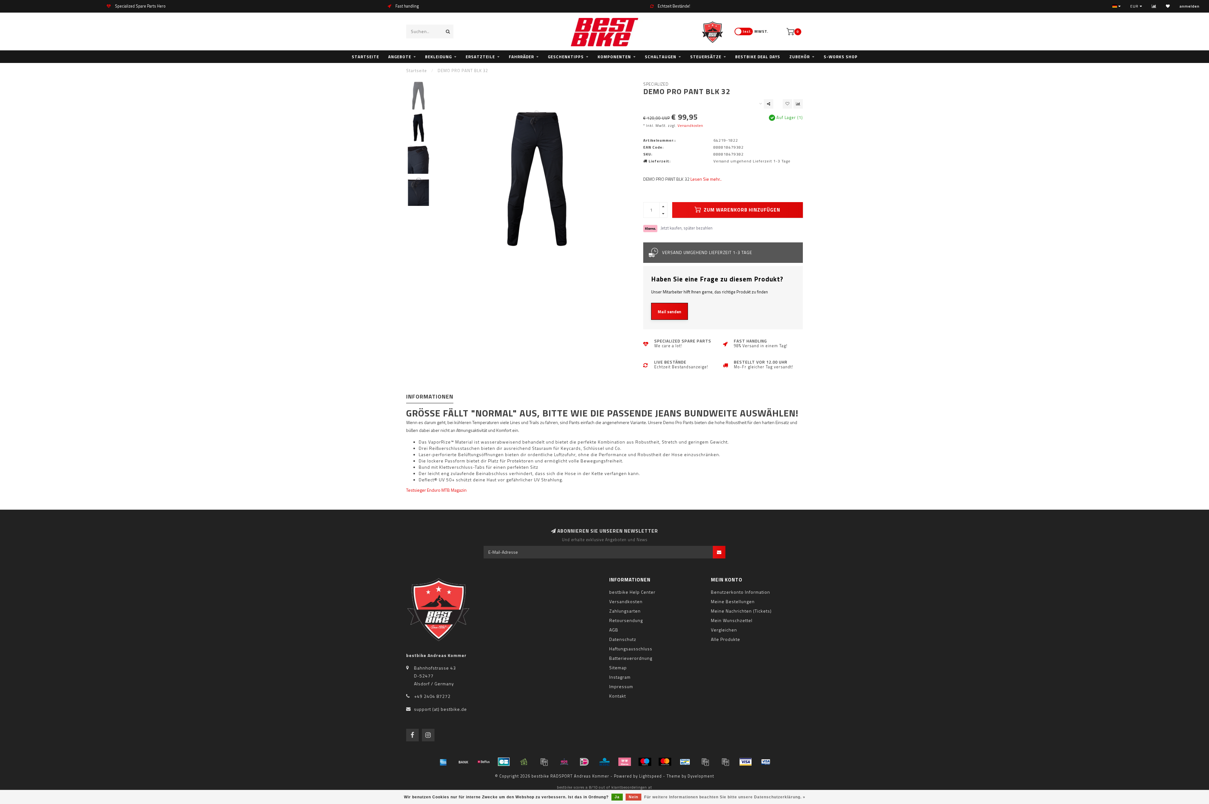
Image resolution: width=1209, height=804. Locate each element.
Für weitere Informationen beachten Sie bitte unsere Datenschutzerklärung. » (724, 797)
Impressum (621, 686)
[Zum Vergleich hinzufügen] (798, 104)
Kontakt (617, 696)
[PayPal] (705, 762)
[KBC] (604, 762)
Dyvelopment (701, 776)
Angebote (399, 57)
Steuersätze (705, 57)
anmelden (1189, 6)
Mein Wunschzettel (731, 620)
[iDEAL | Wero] (584, 762)
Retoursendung (626, 620)
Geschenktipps (566, 57)
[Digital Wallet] (544, 762)
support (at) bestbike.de (440, 709)
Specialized (656, 84)
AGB (613, 629)
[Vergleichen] (1154, 6)
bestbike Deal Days (757, 57)
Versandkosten (690, 125)
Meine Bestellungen (733, 601)
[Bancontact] (685, 762)
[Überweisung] (463, 762)
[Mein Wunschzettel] (1168, 6)
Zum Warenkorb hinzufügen (741, 209)
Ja (617, 797)
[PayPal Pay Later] (725, 762)
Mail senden (669, 312)
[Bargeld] (524, 762)
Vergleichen (724, 629)
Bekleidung (438, 57)
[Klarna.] (625, 762)
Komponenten (614, 57)
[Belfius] (483, 762)
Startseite (365, 57)
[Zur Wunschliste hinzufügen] (787, 104)
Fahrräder (521, 57)
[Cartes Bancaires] (504, 762)
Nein (633, 797)
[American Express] (443, 762)
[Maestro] (645, 762)
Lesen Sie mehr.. (706, 179)
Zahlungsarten (625, 611)
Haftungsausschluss (630, 648)
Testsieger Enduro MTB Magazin (436, 490)
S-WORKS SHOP (841, 57)
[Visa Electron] (766, 762)
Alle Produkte (725, 639)
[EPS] (564, 762)
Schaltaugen (660, 57)
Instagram (620, 677)
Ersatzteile (480, 57)
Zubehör (799, 57)
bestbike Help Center (632, 592)
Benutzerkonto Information (740, 592)
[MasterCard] (665, 762)
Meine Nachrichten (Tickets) (741, 611)
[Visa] (745, 762)
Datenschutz (622, 639)
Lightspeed (650, 776)
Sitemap (618, 667)
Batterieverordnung (630, 658)
